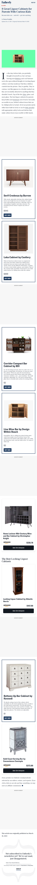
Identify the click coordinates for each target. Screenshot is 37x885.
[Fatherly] (6, 2)
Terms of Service (24, 865)
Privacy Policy (30, 865)
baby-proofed (29, 108)
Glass (24, 94)
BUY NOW (8, 215)
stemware (16, 100)
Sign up (18, 869)
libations (18, 79)
